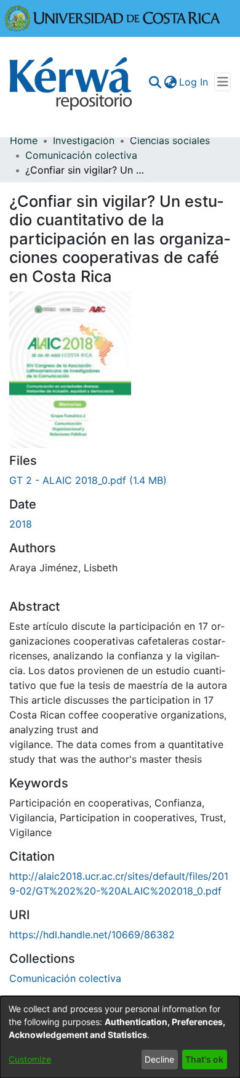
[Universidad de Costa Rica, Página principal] (112, 17)
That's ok (204, 1059)
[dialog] (120, 1037)
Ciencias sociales (170, 140)
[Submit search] (154, 81)
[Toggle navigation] (222, 82)
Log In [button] (194, 82)
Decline (159, 1059)
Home (24, 140)
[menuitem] (170, 81)
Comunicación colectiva (81, 155)
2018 (20, 524)
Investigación (83, 140)
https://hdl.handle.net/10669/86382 (92, 934)
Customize (30, 1059)
